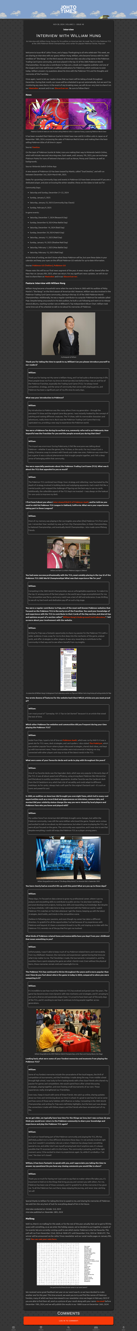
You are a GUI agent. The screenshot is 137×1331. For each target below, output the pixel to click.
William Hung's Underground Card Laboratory (84, 617)
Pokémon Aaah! (70, 740)
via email (100, 1301)
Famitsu (36, 147)
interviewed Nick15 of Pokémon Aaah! (71, 502)
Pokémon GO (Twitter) (42, 265)
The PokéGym (95, 743)
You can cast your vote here (44, 1239)
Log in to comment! (68, 1320)
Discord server (61, 88)
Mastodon (33, 88)
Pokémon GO (60, 265)
